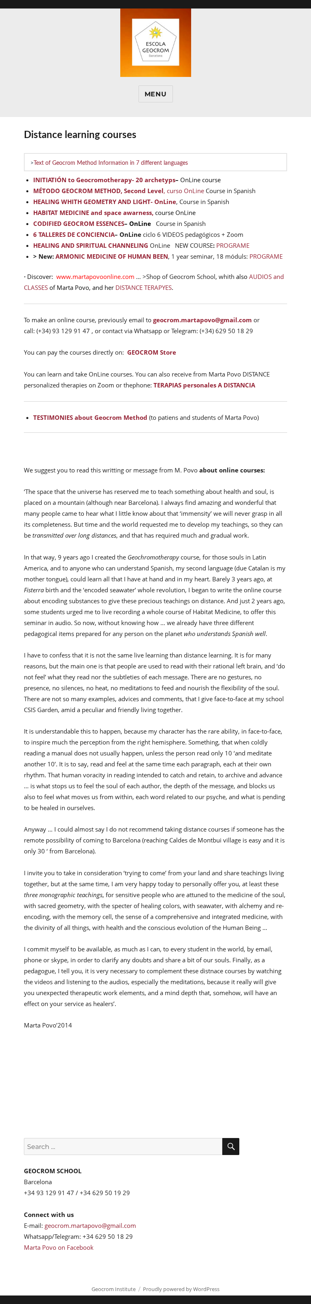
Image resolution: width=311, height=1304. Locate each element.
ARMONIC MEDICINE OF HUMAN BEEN (111, 256)
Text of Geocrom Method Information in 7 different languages (111, 163)
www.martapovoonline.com (95, 276)
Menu (156, 94)
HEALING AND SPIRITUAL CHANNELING (90, 245)
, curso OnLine (184, 191)
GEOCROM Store (151, 352)
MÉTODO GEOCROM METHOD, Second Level (98, 191)
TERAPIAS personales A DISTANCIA (204, 385)
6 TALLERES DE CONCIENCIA (74, 234)
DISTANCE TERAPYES (143, 287)
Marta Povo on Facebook (59, 1247)
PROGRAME (232, 245)
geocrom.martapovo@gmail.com (202, 320)
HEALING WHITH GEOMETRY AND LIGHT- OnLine (104, 202)
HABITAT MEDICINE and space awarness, (93, 212)
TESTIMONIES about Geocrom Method (90, 417)
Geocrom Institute (114, 1289)
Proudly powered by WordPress (181, 1289)
